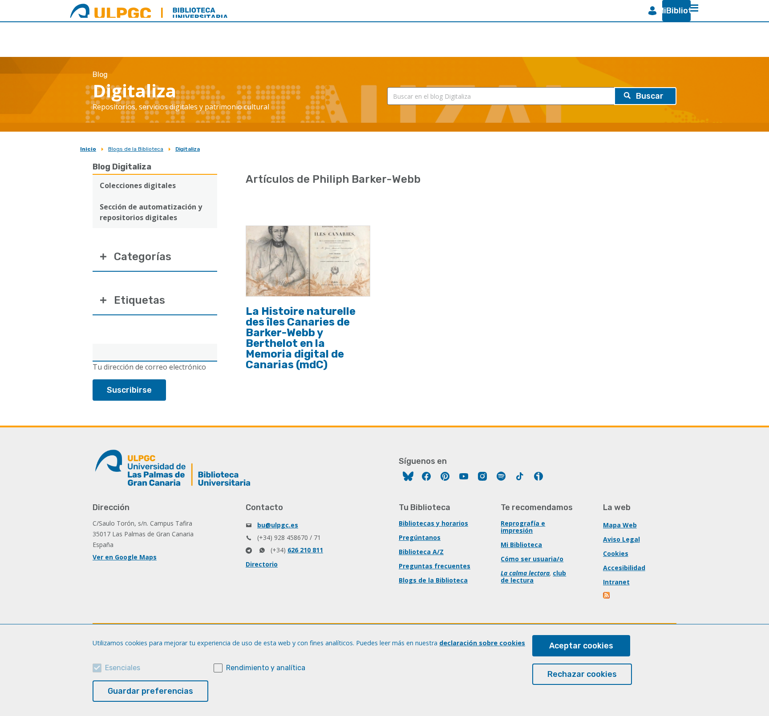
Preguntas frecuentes (434, 566)
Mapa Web (620, 525)
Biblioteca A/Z (421, 551)
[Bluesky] (408, 477)
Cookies (615, 553)
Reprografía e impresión (523, 527)
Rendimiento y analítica (265, 668)
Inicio (88, 149)
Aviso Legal (621, 539)
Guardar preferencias (150, 691)
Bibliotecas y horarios (433, 523)
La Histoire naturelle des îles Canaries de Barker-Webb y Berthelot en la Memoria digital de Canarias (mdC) (301, 338)
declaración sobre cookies (482, 643)
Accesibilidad (624, 567)
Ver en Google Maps (125, 557)
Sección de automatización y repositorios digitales (151, 212)
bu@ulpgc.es (277, 525)
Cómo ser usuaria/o (532, 559)
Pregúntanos (420, 537)
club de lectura (533, 576)
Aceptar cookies (581, 646)
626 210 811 (305, 550)
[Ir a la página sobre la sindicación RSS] (607, 596)
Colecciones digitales (138, 185)
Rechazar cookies (582, 674)
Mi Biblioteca (521, 544)
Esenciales (122, 668)
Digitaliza (187, 149)
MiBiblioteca (673, 10)
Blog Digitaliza (122, 167)
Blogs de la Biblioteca (135, 149)
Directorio (262, 564)
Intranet (616, 582)
